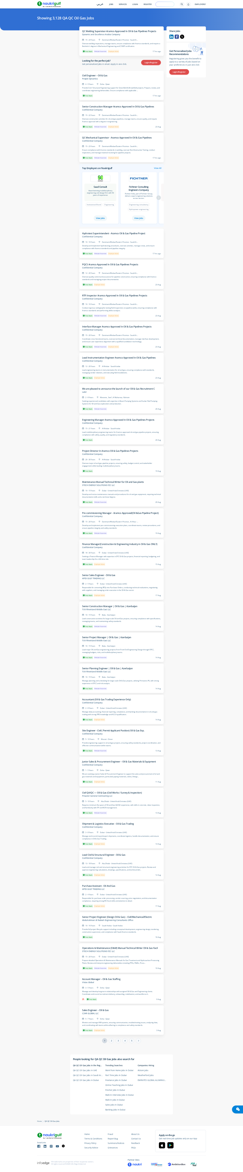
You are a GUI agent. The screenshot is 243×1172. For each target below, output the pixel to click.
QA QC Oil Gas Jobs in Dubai (86, 1080)
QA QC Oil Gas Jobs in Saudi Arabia (89, 1075)
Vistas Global (88, 982)
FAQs (133, 1147)
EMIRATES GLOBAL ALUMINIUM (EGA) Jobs (154, 1080)
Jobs (111, 4)
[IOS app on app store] (162, 1145)
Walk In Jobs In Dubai (115, 1099)
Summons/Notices (116, 1143)
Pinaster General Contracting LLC (97, 796)
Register (148, 4)
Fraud (110, 1134)
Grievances (113, 1147)
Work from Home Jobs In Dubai (119, 1070)
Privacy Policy (90, 1143)
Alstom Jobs (143, 1070)
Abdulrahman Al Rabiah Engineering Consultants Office (107, 920)
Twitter (182, 37)
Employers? (200, 4)
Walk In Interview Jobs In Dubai (119, 1095)
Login (135, 4)
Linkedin (171, 37)
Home (39, 1121)
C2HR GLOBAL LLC (90, 1013)
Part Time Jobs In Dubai (116, 1075)
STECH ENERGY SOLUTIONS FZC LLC (98, 485)
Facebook (177, 37)
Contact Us (136, 1138)
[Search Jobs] (182, 4)
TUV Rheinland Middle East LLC (96, 609)
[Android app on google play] (170, 1145)
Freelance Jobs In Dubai (116, 1080)
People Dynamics (90, 78)
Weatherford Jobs (146, 1075)
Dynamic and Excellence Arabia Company (101, 34)
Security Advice (91, 1147)
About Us (135, 1134)
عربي (100, 4)
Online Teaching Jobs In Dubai (119, 1085)
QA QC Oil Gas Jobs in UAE (85, 1070)
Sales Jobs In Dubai (114, 1104)
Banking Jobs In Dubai (115, 1109)
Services (123, 4)
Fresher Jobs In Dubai (115, 1090)
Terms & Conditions (93, 1138)
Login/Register (151, 62)
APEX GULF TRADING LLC (93, 578)
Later (84, 392)
